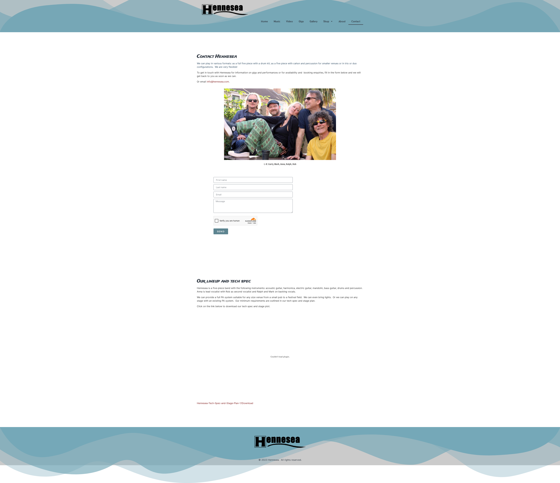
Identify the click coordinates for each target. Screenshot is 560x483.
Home (264, 21)
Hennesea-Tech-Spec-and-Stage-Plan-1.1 (219, 403)
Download (247, 403)
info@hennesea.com (218, 81)
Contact (355, 21)
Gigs (301, 21)
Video (289, 21)
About (342, 21)
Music (277, 21)
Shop (326, 21)
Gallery (313, 21)
